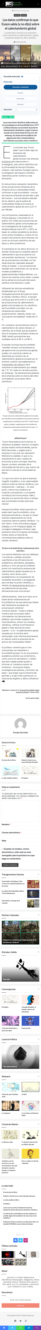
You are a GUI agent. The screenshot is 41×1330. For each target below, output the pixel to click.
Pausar (20, 93)
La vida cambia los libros (10, 778)
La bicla (24, 1094)
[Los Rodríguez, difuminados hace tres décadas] (8, 1262)
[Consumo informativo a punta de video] (10, 1021)
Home (17, 11)
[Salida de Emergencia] (14, 4)
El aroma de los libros (9, 760)
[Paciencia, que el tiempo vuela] (10, 1087)
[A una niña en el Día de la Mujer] (30, 1106)
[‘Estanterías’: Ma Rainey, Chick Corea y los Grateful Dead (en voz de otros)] (33, 884)
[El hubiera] (30, 771)
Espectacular (26, 1028)
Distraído (6, 979)
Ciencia (24, 15)
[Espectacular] (30, 1021)
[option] (20, 933)
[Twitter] (20, 1235)
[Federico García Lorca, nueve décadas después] (30, 753)
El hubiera (24, 778)
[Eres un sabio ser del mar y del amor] (30, 1154)
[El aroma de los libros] (11, 753)
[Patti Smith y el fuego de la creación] (33, 903)
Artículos (25, 11)
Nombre (6, 824)
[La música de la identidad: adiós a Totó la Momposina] (33, 894)
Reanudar (20, 99)
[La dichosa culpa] (10, 1135)
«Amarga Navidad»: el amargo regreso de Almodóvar (29, 1009)
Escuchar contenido (21, 87)
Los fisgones (6, 1113)
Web (4, 841)
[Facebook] (18, 1235)
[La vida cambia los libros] (11, 771)
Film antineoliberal (10, 1066)
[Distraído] (21, 1254)
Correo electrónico (11, 832)
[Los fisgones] (10, 1106)
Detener (20, 104)
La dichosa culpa (7, 1142)
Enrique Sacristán (20, 42)
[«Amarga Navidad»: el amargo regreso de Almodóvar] (30, 1000)
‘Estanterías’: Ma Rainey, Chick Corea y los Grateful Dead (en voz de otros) (13, 883)
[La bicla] (30, 1087)
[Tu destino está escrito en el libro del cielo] (30, 1135)
